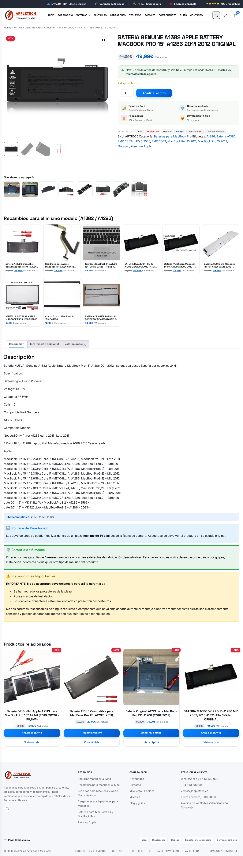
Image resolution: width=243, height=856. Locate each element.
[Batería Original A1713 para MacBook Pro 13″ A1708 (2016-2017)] (12, 189)
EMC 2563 (159, 141)
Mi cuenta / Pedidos (141, 790)
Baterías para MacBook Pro (173, 136)
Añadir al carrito (154, 93)
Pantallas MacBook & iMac (94, 778)
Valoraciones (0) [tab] (75, 344)
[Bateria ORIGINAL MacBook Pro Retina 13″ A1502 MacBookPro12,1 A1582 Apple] (30, 189)
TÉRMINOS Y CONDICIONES (223, 851)
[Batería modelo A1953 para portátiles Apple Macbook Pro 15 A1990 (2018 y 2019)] (85, 189)
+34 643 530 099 (192, 784)
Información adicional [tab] (44, 344)
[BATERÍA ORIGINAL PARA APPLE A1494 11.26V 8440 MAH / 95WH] (66, 189)
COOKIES (137, 851)
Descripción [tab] (16, 344)
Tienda (7, 27)
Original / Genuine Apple (134, 146)
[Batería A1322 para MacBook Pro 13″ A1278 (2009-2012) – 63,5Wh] (103, 189)
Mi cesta (134, 797)
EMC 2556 (143, 141)
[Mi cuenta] (226, 15)
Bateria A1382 (226, 136)
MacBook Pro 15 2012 (212, 141)
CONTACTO (118, 851)
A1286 (211, 136)
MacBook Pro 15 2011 (182, 141)
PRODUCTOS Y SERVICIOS (90, 851)
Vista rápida (31, 742)
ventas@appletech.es (194, 790)
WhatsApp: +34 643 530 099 (199, 778)
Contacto (135, 784)
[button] (103, 40)
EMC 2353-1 (126, 141)
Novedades (136, 778)
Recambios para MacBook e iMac (99, 784)
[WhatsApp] (7, 808)
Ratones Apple (87, 822)
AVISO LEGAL (193, 851)
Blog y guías (137, 803)
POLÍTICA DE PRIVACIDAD (164, 851)
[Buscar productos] (216, 15)
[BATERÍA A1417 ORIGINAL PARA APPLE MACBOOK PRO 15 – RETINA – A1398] (48, 189)
